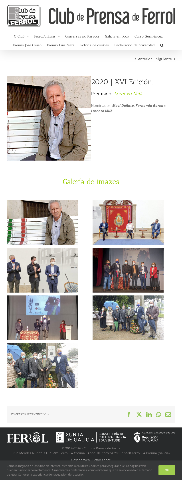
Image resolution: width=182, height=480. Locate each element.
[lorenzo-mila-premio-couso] (49, 78)
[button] (162, 45)
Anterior (145, 59)
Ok (167, 470)
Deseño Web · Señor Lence (91, 460)
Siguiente (164, 59)
